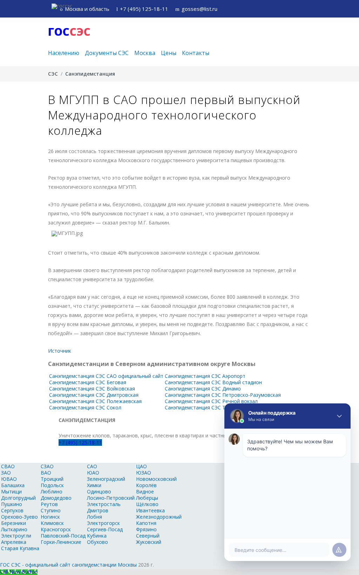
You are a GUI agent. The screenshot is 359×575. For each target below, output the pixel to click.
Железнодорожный (159, 516)
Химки (94, 485)
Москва (144, 53)
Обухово (97, 542)
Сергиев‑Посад (105, 529)
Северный (148, 535)
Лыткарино (14, 529)
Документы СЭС (107, 53)
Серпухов (12, 510)
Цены (168, 53)
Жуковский (148, 542)
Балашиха (13, 485)
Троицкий (52, 479)
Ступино (51, 510)
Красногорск (56, 529)
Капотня (146, 523)
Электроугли (16, 535)
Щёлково (147, 504)
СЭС (53, 73)
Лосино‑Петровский (111, 497)
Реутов (49, 504)
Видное (145, 491)
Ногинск (50, 516)
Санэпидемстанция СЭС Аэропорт (205, 376)
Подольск (52, 485)
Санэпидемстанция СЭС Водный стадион (213, 382)
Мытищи (11, 491)
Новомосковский (156, 479)
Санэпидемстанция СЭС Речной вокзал (211, 401)
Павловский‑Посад (63, 535)
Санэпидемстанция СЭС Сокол (85, 407)
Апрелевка (13, 542)
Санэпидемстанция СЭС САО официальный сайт (106, 376)
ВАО (46, 472)
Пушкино (11, 504)
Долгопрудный (18, 497)
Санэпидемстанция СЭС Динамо (203, 388)
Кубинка (97, 535)
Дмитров (97, 510)
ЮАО (93, 472)
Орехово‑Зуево (19, 516)
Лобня (94, 516)
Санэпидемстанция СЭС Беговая (87, 382)
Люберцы (147, 497)
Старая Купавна (20, 548)
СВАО (8, 466)
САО (92, 466)
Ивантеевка (150, 510)
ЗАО (6, 472)
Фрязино (146, 529)
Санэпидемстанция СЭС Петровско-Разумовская (223, 395)
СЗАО (47, 466)
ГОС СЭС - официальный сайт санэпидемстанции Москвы (68, 564)
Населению (63, 53)
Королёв (146, 485)
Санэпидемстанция (90, 73)
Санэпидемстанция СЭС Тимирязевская (212, 407)
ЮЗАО (143, 472)
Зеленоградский (106, 479)
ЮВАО (9, 479)
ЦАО (141, 466)
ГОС (69, 32)
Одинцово (99, 491)
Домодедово (56, 497)
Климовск (52, 523)
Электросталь (104, 504)
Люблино (51, 491)
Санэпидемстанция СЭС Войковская (92, 388)
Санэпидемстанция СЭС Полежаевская (95, 401)
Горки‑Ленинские (61, 542)
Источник (59, 350)
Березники (13, 523)
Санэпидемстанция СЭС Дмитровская (93, 395)
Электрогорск (103, 523)
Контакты (195, 53)
